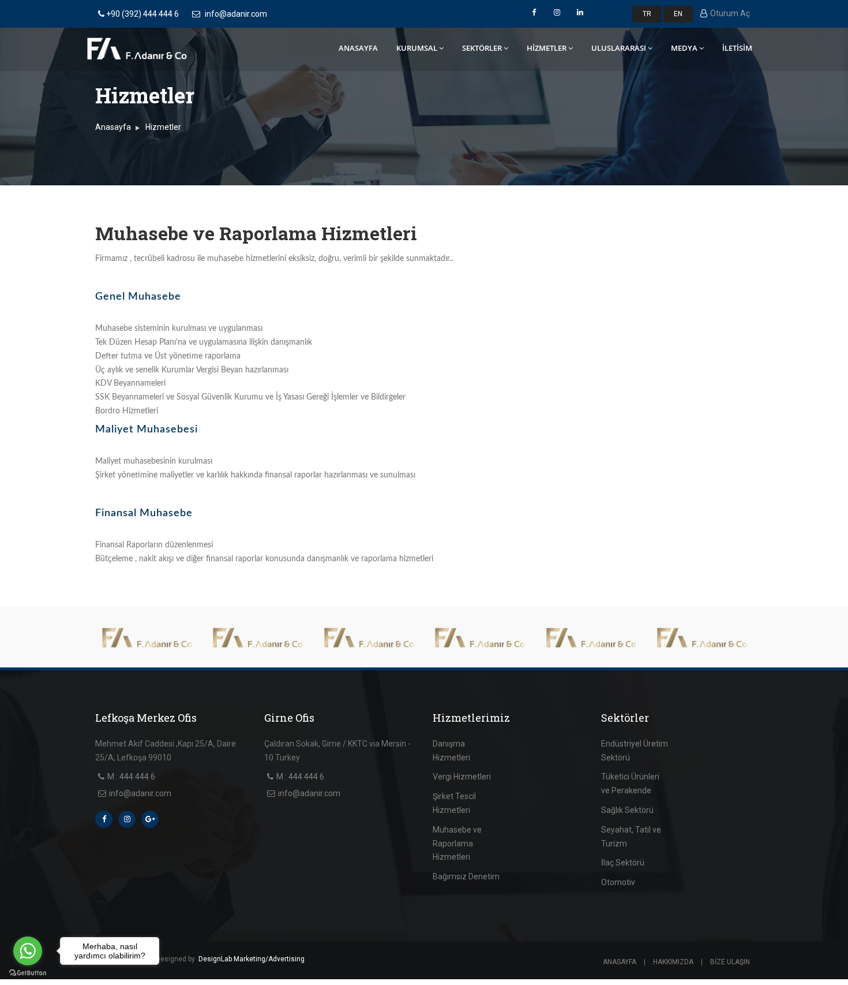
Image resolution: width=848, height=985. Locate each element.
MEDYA (684, 48)
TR (647, 14)
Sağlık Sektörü (627, 810)
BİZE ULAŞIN (730, 962)
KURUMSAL (416, 48)
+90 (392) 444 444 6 (141, 13)
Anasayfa (113, 127)
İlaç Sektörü (622, 862)
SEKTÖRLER (482, 48)
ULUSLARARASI (618, 48)
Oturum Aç (730, 13)
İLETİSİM (737, 48)
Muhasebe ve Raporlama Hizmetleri (457, 843)
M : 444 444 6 (131, 776)
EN (678, 14)
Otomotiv (618, 882)
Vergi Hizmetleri (462, 776)
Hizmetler (163, 127)
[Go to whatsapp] (27, 951)
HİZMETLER (546, 48)
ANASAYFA (358, 48)
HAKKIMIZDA (673, 962)
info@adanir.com (236, 13)
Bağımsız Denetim (466, 876)
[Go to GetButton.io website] (27, 973)
